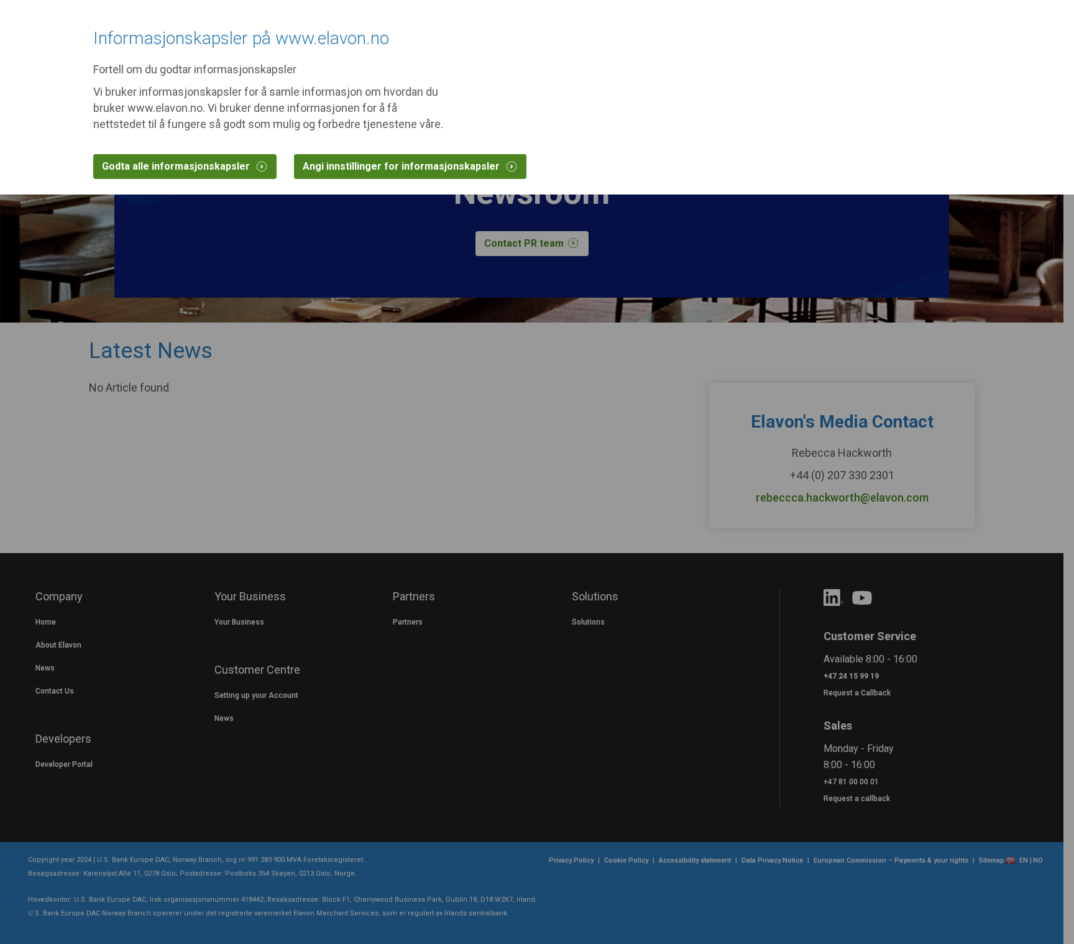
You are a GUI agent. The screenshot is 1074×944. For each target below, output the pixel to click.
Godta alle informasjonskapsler (177, 166)
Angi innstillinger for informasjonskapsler (402, 166)
